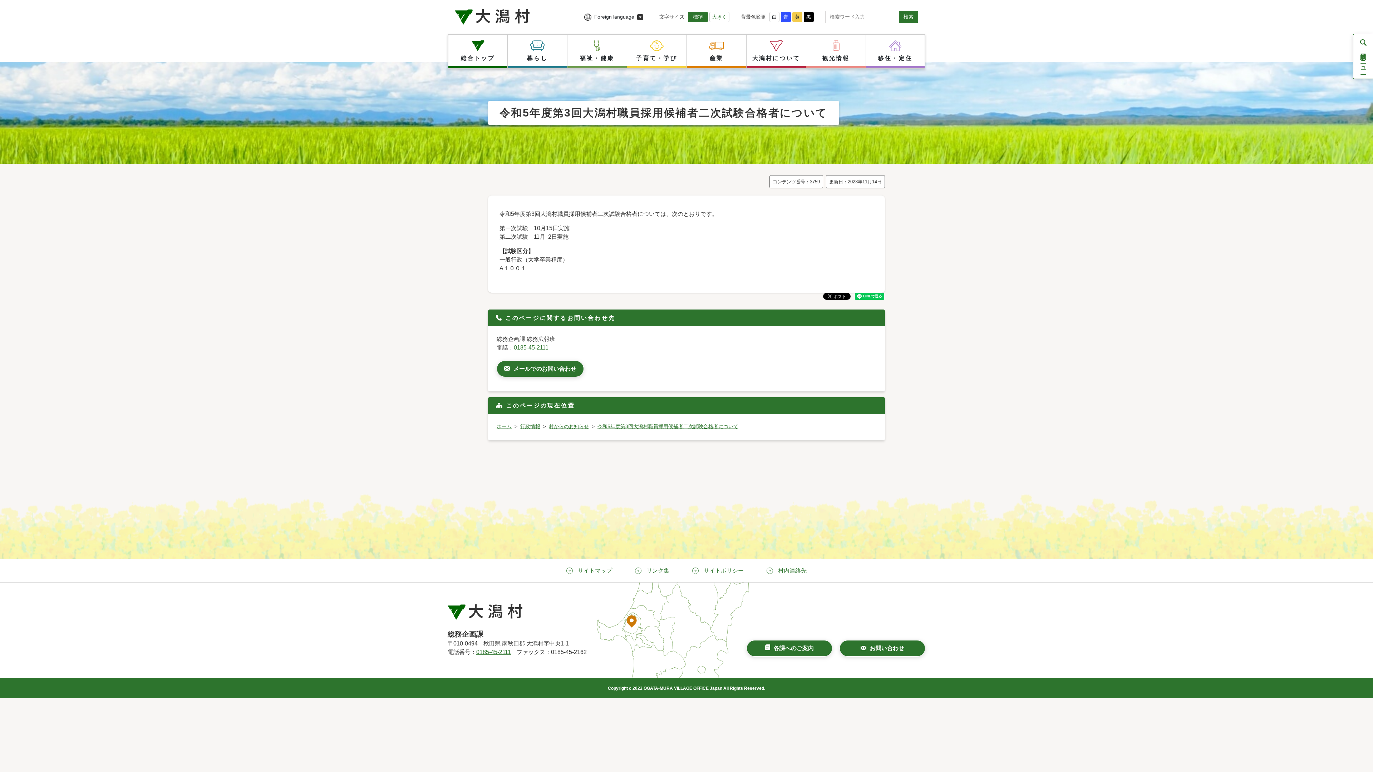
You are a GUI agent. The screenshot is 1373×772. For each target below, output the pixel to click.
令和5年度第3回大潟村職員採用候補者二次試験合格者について (667, 426)
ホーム (504, 426)
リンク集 (657, 571)
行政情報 (530, 426)
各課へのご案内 (794, 648)
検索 (909, 17)
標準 (698, 17)
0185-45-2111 (531, 348)
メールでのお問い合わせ (544, 369)
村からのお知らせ (569, 426)
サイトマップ (595, 571)
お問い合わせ (887, 648)
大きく (719, 17)
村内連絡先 (792, 571)
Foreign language (614, 17)
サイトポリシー (724, 571)
